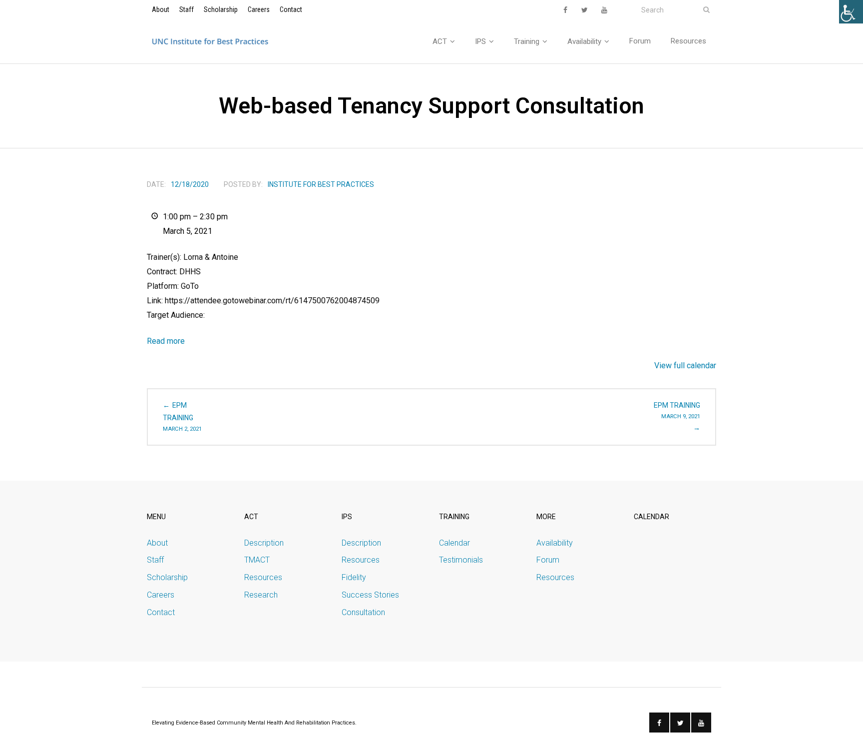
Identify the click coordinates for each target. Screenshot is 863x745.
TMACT (257, 560)
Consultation (363, 612)
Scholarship (221, 9)
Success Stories (370, 595)
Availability (554, 543)
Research (261, 595)
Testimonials (461, 560)
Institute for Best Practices (321, 184)
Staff (186, 9)
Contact (291, 9)
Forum (547, 560)
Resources (263, 577)
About (160, 9)
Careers (259, 9)
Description (264, 543)
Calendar (454, 543)
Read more (166, 341)
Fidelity (354, 577)
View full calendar (685, 365)
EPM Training (182, 416)
